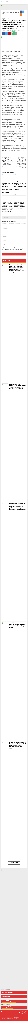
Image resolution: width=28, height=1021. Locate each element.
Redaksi (3, 1018)
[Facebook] (21, 11)
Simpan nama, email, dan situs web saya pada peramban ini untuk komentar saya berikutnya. (12, 249)
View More (14, 863)
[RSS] (21, 14)
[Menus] (26, 2)
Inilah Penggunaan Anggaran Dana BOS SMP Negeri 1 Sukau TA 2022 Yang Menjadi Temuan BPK (7, 162)
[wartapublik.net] (5, 1)
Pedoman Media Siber (12, 1018)
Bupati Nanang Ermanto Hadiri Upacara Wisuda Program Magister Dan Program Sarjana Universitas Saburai (21, 162)
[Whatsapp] (13, 33)
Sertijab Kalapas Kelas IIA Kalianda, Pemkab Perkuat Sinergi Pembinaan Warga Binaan (19, 205)
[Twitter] (23, 11)
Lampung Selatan (13, 30)
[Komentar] (16, 33)
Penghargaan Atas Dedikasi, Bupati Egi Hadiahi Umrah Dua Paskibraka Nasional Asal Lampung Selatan (17, 387)
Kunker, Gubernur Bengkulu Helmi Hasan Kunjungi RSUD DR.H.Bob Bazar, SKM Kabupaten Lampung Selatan (17, 745)
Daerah (7, 30)
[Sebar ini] (3, 33)
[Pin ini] (9, 33)
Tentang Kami (17, 1017)
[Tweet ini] (6, 33)
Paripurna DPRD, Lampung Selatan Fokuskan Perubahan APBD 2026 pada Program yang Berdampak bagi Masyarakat (7, 206)
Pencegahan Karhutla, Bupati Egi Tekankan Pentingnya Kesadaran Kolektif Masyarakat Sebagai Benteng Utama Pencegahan (16, 268)
